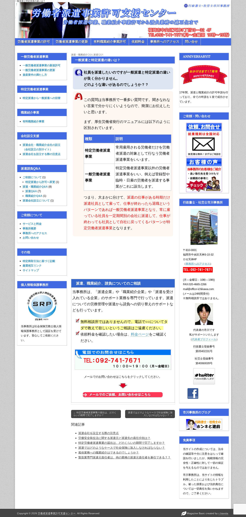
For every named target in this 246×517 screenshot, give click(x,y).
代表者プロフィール (204, 339)
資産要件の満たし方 (35, 74)
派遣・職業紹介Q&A (35, 186)
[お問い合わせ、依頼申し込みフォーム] (123, 395)
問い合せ (191, 41)
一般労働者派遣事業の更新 (39, 70)
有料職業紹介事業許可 (110, 41)
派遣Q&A (31, 191)
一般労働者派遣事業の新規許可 (42, 65)
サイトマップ (31, 270)
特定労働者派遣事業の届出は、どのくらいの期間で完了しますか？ (121, 442)
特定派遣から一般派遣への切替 (42, 97)
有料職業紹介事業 (33, 121)
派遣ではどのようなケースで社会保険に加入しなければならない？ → (150, 414)
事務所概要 (29, 228)
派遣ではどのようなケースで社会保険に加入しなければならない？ (121, 447)
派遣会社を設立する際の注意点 (42, 154)
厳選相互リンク (32, 265)
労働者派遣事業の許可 (34, 41)
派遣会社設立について (36, 200)
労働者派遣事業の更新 (72, 41)
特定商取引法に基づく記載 (39, 261)
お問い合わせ (31, 237)
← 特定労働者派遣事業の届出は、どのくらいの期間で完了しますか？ (94, 414)
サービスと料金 (32, 223)
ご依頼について (32, 177)
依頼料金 (138, 41)
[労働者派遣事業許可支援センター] (123, 19)
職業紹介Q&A (33, 195)
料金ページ (140, 334)
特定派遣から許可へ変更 (40, 181)
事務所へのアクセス (164, 41)
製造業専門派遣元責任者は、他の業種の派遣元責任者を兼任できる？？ (124, 457)
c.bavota (223, 513)
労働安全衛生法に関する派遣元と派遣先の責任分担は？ (114, 438)
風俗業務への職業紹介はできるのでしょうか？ (108, 452)
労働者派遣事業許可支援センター (57, 513)
